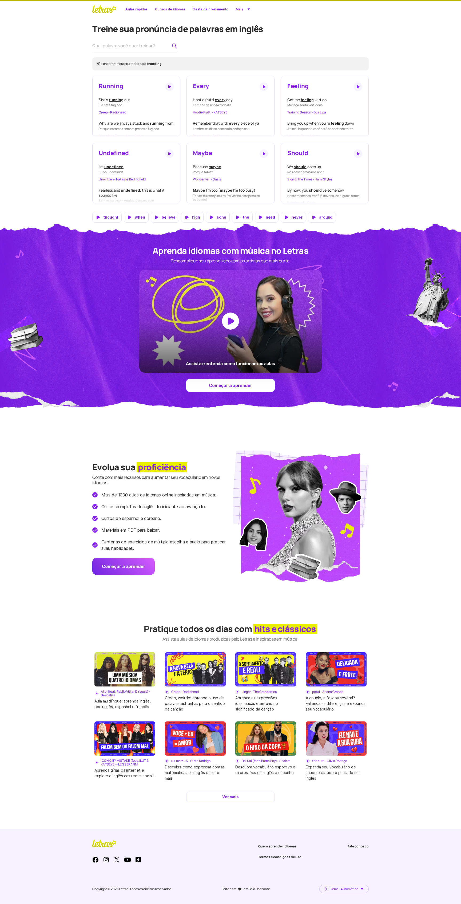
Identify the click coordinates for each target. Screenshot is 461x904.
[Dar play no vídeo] (230, 321)
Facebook (95, 859)
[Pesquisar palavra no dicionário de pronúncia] (174, 46)
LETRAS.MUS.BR (104, 9)
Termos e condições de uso (279, 857)
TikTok (138, 859)
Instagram (106, 859)
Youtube (127, 859)
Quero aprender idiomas (277, 846)
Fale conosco (358, 846)
